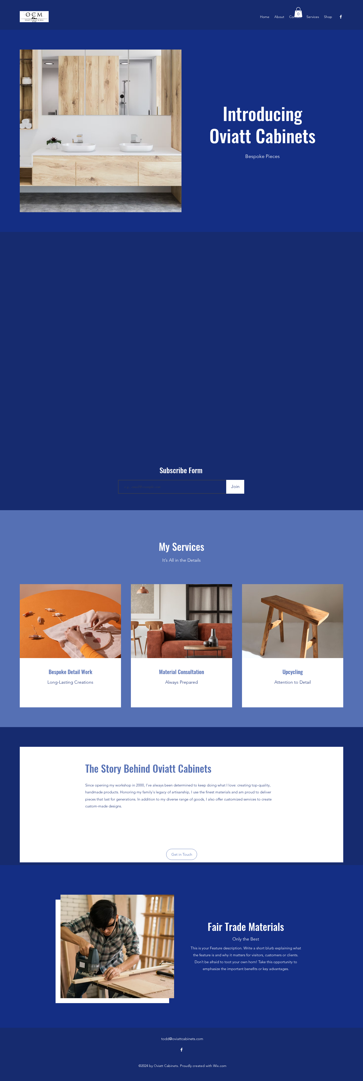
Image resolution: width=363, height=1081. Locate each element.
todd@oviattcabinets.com (182, 1038)
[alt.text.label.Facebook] (340, 16)
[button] (298, 12)
